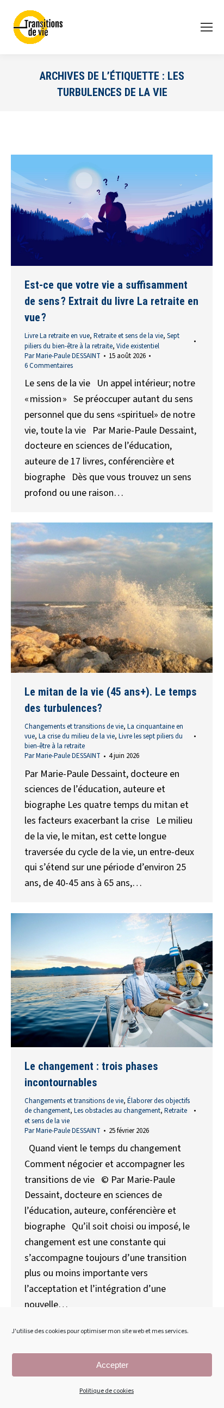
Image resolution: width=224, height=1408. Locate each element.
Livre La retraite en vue (57, 336)
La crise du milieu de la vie (77, 736)
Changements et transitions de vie (73, 726)
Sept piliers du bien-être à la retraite (101, 341)
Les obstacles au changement (117, 1111)
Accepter (112, 1364)
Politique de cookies (106, 1391)
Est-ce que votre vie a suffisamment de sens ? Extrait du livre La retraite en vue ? (111, 301)
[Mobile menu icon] (206, 27)
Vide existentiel (137, 346)
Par (62, 356)
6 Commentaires (48, 366)
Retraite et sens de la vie (128, 336)
